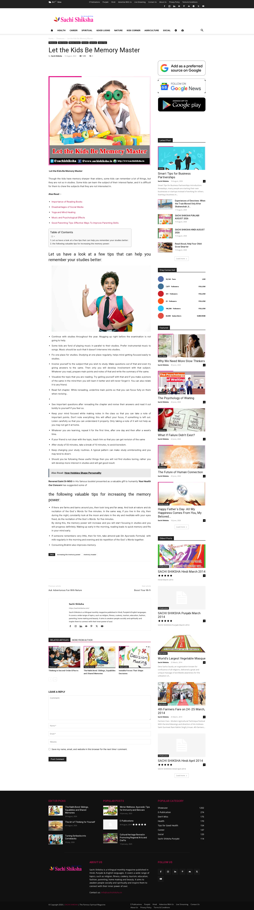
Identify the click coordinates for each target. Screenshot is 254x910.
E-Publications (126, 821)
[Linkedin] (174, 6)
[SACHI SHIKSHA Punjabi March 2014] (181, 598)
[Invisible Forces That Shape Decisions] (135, 657)
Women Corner (74, 43)
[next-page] (55, 679)
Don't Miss (162, 356)
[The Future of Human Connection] (181, 456)
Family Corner (89, 667)
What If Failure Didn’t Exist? (176, 435)
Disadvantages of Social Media (67, 207)
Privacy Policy (174, 2)
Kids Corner (133, 30)
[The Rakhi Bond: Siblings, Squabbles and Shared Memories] (100, 657)
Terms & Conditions (189, 2)
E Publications (94, 2)
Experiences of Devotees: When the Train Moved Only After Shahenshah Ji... (190, 204)
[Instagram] (169, 6)
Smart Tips (102, 43)
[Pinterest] (184, 6)
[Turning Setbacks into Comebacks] (56, 839)
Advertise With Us (125, 2)
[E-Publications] (110, 824)
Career (73, 30)
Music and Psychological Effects (68, 217)
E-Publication (163, 567)
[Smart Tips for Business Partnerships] (181, 158)
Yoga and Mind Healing (64, 212)
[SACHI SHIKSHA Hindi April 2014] (181, 745)
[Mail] (179, 6)
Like (203, 279)
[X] (198, 6)
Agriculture (151, 30)
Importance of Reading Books (67, 201)
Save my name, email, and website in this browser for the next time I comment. (89, 749)
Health (61, 30)
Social (167, 30)
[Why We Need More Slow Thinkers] (181, 345)
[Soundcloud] (189, 6)
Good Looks (103, 30)
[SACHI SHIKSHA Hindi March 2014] (181, 556)
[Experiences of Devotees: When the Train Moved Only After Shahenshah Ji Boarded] (165, 204)
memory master (90, 554)
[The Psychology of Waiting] (181, 382)
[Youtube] (203, 6)
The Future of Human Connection (180, 472)
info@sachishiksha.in (111, 892)
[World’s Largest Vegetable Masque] (181, 643)
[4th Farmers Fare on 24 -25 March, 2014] (181, 694)
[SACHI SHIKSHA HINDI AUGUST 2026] (165, 233)
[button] (201, 30)
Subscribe (201, 316)
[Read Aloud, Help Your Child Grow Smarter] (165, 247)
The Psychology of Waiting (176, 398)
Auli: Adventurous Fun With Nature (65, 590)
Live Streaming (140, 2)
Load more (180, 258)
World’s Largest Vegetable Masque (181, 658)
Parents (85, 43)
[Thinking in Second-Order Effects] (65, 657)
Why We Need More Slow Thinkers (181, 361)
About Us (162, 2)
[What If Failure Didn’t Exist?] (181, 419)
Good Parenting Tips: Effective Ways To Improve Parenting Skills (85, 222)
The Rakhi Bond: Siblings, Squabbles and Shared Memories (76, 810)
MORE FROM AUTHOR (82, 640)
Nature (118, 30)
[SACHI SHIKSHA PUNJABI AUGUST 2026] (165, 219)
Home (51, 38)
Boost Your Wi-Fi (142, 590)
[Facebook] (164, 6)
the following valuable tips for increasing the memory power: (81, 243)
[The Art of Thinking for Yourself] (56, 826)
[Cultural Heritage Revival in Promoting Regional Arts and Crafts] (110, 838)
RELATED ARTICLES (59, 640)
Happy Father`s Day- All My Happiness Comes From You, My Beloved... (180, 512)
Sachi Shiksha (56, 56)
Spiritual (87, 30)
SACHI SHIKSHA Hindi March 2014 (181, 571)
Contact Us (152, 2)
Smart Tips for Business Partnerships (174, 175)
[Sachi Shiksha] (65, 868)
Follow (202, 286)
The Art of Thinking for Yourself (80, 822)
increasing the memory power (68, 554)
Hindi (113, 2)
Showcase (60, 38)
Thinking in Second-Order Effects (63, 670)
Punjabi (105, 2)
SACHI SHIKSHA (71, 904)
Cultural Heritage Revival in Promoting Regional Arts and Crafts (133, 837)
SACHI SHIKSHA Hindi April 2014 (180, 760)
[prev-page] (50, 679)
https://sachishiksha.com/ (79, 608)
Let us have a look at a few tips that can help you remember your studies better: (90, 240)
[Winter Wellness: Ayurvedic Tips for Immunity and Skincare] (110, 811)
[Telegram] (193, 6)
